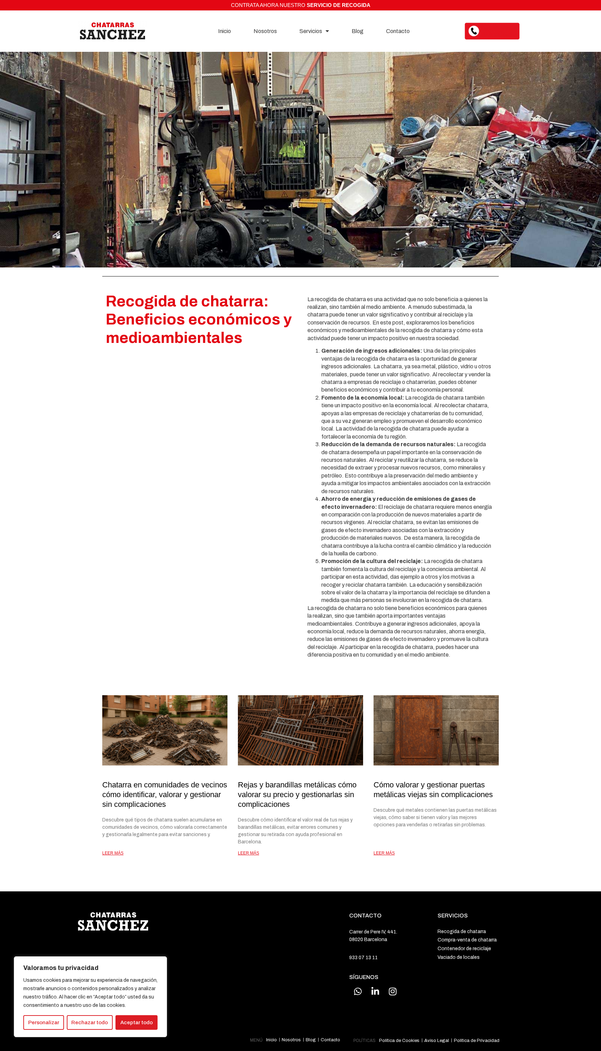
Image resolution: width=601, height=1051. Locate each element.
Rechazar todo (89, 1022)
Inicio (224, 31)
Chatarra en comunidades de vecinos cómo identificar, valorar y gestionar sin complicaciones (164, 794)
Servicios (310, 31)
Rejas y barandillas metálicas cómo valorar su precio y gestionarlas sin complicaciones (297, 794)
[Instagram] (392, 991)
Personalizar (43, 1022)
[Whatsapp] (358, 991)
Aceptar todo (136, 1022)
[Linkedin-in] (375, 991)
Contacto (398, 31)
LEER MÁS (112, 853)
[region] (90, 996)
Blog (357, 31)
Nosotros (265, 31)
